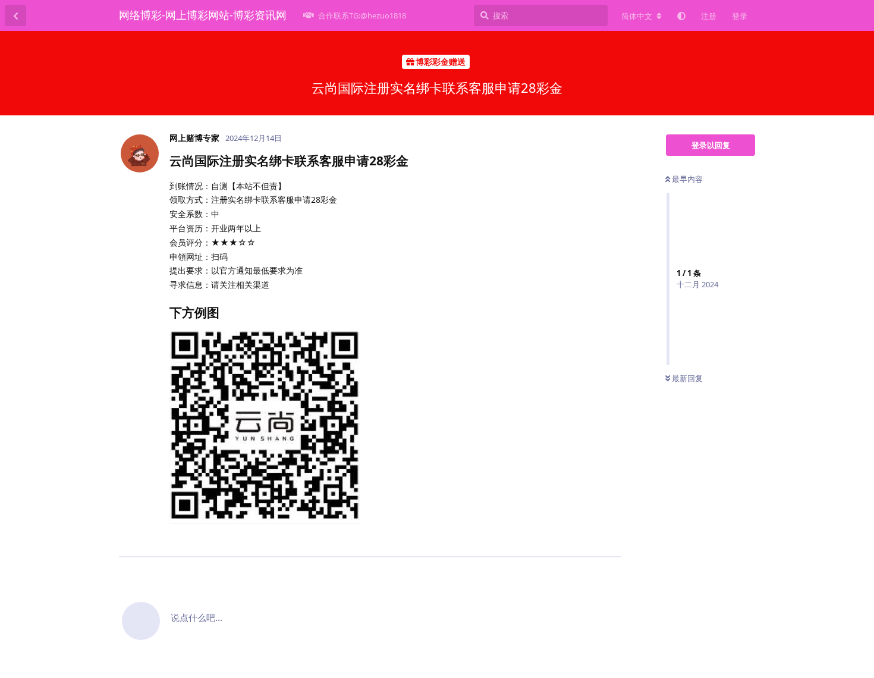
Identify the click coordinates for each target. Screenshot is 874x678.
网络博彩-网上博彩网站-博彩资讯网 (203, 15)
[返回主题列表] (15, 15)
